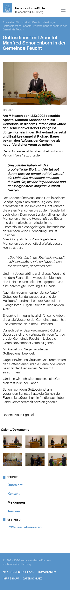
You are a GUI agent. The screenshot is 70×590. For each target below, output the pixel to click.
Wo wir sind (23, 22)
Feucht (36, 22)
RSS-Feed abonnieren (25, 527)
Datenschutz (32, 578)
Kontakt (14, 493)
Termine (14, 511)
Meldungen (50, 22)
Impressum (11, 578)
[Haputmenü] (63, 10)
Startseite (8, 22)
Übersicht (15, 485)
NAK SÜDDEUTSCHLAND (18, 572)
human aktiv (47, 572)
